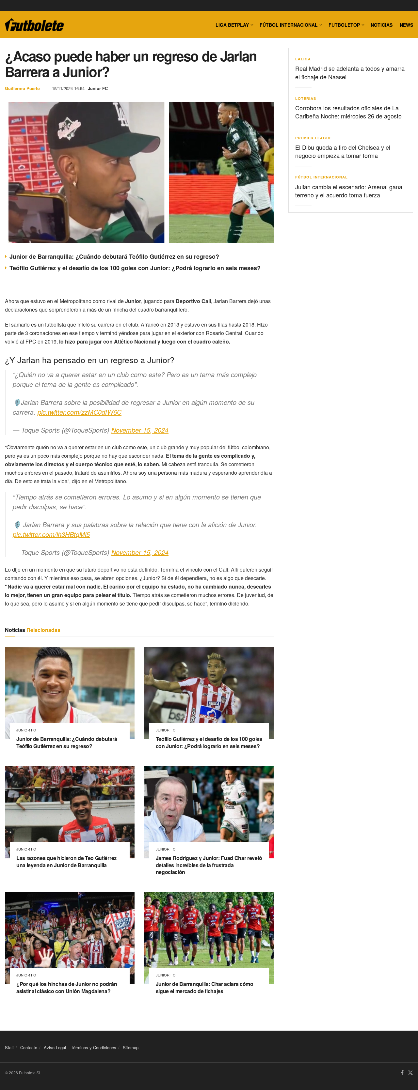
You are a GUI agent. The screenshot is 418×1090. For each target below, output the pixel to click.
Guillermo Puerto (22, 88)
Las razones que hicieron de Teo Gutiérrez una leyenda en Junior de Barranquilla (66, 861)
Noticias (382, 25)
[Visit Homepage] (34, 24)
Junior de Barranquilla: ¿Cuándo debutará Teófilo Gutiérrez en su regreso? (114, 256)
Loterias (305, 98)
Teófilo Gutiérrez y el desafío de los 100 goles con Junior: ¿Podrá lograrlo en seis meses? (135, 268)
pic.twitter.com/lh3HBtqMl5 (51, 534)
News (406, 25)
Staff (9, 1047)
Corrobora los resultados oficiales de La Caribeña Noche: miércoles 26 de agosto (348, 111)
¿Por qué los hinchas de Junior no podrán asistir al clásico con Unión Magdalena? (66, 987)
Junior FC (98, 88)
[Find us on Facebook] (402, 1073)
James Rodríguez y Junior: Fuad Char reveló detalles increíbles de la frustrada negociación (209, 865)
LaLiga (303, 58)
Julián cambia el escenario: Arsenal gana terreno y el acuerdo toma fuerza (348, 190)
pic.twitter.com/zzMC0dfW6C (79, 412)
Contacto (28, 1047)
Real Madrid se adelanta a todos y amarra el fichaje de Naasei (350, 72)
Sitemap (130, 1047)
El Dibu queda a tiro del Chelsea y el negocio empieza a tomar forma (342, 151)
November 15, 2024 (140, 430)
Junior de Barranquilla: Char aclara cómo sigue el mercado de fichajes (204, 987)
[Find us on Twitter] (410, 1073)
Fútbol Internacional (289, 25)
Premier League (313, 137)
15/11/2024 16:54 (68, 88)
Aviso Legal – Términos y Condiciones (80, 1047)
